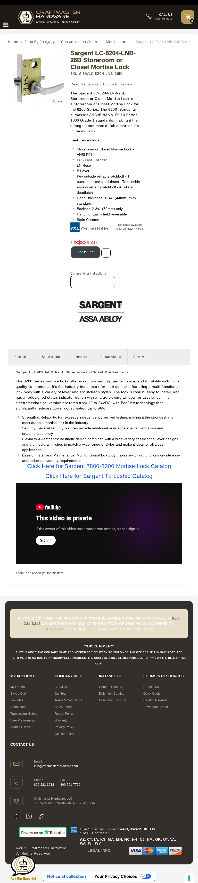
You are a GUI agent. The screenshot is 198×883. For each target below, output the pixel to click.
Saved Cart (18, 693)
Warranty (61, 720)
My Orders (17, 687)
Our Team (61, 693)
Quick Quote (152, 693)
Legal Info (99, 850)
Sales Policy (63, 707)
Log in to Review (117, 84)
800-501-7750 (70, 784)
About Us (61, 687)
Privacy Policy (64, 727)
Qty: (98, 252)
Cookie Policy (64, 734)
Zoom (57, 101)
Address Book (20, 727)
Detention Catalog (112, 693)
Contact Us (151, 687)
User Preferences (22, 720)
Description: (21, 357)
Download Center (155, 707)
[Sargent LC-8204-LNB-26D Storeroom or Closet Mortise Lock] (38, 52)
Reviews (139, 357)
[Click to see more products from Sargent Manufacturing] (101, 311)
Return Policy (64, 714)
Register (54, 629)
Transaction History (23, 714)
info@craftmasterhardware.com (56, 766)
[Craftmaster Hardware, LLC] (49, 17)
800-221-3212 (44, 784)
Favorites (16, 700)
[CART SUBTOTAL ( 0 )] (188, 16)
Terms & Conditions (68, 700)
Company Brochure (112, 700)
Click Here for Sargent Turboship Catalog (98, 476)
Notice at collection (66, 876)
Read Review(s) (84, 84)
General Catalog (110, 687)
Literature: (81, 357)
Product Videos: (111, 357)
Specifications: (52, 357)
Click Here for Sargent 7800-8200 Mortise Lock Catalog (99, 466)
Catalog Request (155, 700)
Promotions (18, 707)
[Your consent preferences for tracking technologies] (189, 878)
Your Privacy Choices (115, 876)
